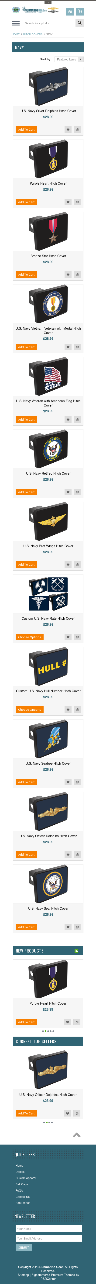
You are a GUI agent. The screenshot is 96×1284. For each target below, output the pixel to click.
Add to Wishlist (68, 129)
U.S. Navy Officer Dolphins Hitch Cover (48, 835)
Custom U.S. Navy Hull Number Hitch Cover (48, 690)
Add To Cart (26, 129)
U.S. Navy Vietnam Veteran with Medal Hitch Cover (48, 330)
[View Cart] (80, 12)
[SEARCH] (79, 23)
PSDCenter (48, 1278)
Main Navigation (16, 23)
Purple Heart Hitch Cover (48, 183)
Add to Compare (77, 129)
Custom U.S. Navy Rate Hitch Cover (48, 618)
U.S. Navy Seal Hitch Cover (48, 908)
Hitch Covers (32, 34)
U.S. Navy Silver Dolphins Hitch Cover (48, 110)
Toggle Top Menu (48, 2)
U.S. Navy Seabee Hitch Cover (48, 763)
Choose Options (29, 637)
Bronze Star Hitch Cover (48, 255)
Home (16, 34)
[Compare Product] (70, 12)
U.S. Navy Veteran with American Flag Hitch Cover (48, 402)
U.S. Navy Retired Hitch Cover (48, 473)
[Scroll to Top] (78, 1136)
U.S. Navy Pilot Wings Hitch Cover (48, 545)
